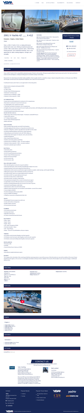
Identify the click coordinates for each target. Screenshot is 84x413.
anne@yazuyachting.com (25, 372)
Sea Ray (23, 396)
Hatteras (24, 393)
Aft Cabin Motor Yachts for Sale (42, 394)
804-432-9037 (56, 376)
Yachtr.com (12, 352)
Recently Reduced (40, 399)
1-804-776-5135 (24, 371)
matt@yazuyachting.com (59, 377)
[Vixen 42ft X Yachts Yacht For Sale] (42, 21)
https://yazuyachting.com (27, 374)
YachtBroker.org (75, 411)
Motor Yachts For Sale (41, 397)
